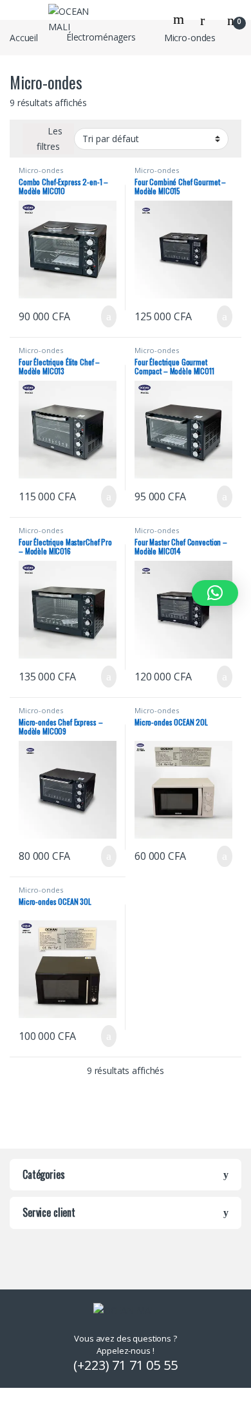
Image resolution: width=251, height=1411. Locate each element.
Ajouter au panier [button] (101, 316)
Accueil (24, 37)
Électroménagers (101, 37)
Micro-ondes (40, 170)
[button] (215, 593)
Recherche (180, 19)
